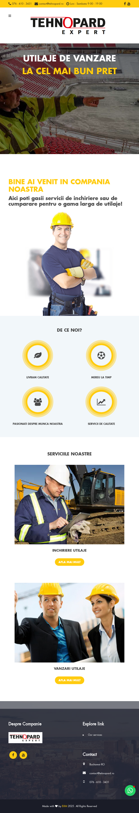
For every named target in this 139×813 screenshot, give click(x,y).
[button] (4, 103)
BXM (64, 806)
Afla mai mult (69, 562)
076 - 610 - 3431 (21, 3)
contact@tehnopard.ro (50, 3)
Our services (94, 735)
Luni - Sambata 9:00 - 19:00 (85, 3)
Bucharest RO (97, 764)
